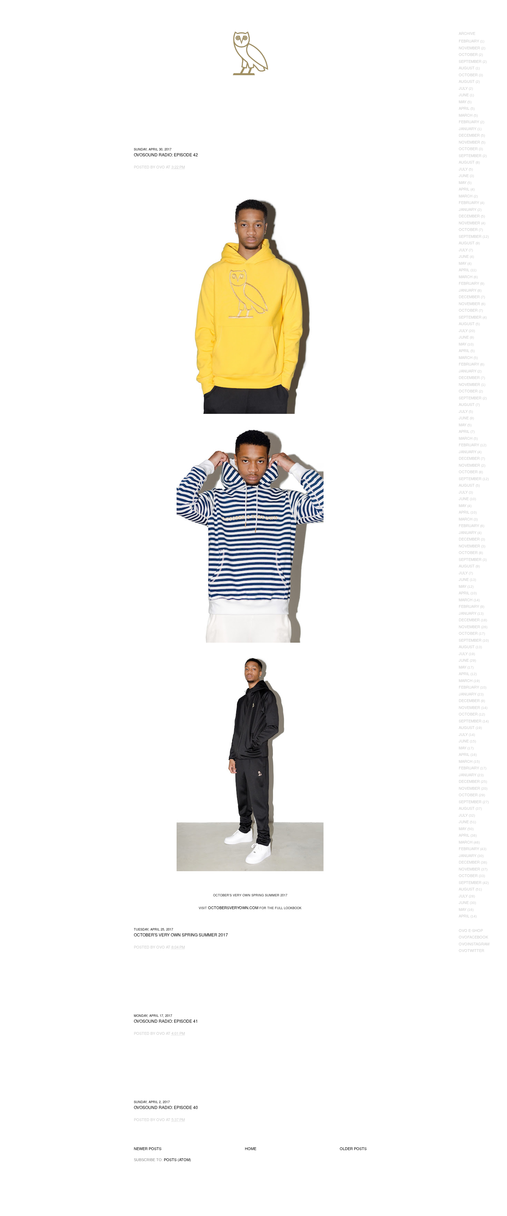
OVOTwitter (471, 950)
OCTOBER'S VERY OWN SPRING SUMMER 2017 (181, 935)
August (467, 67)
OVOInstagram (474, 943)
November (469, 47)
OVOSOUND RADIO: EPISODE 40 (166, 1107)
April (464, 108)
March (466, 115)
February (469, 40)
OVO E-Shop (471, 930)
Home (250, 1148)
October (468, 54)
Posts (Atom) (177, 1159)
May (462, 101)
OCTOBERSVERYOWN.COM (233, 907)
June (464, 94)
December (469, 135)
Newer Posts (147, 1148)
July (463, 88)
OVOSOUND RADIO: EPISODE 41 (166, 1021)
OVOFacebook (473, 937)
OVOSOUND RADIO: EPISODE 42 (166, 155)
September (470, 61)
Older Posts (353, 1148)
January (467, 128)
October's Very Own (30, 45)
